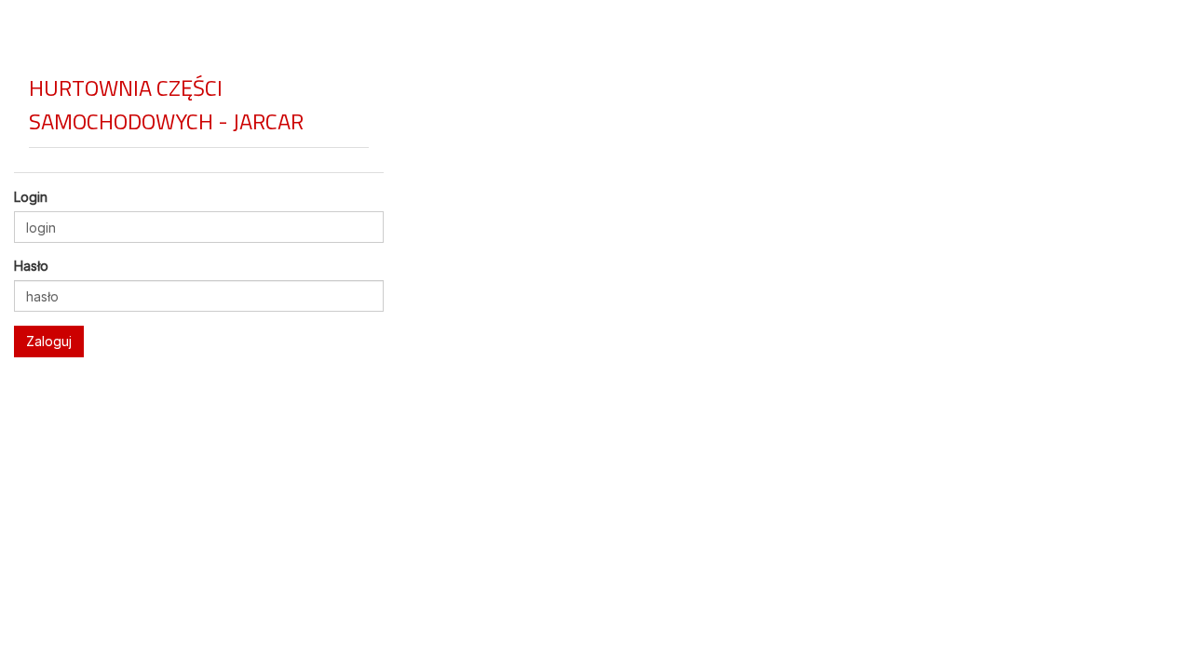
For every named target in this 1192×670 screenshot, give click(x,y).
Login (30, 197)
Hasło (31, 266)
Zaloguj (49, 341)
